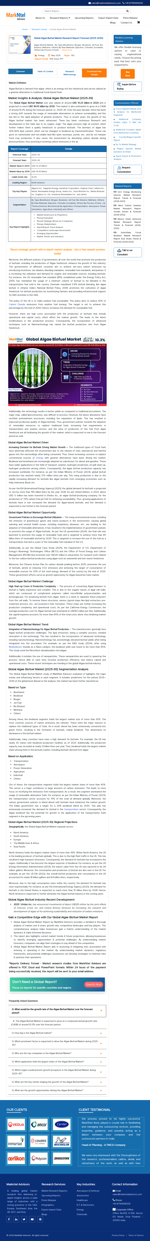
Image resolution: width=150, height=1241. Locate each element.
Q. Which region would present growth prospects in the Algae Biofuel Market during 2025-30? (54, 1072)
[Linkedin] (8, 1219)
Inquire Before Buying (126, 86)
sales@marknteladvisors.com (106, 3)
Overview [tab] (20, 71)
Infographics (48, 1204)
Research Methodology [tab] (70, 73)
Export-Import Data (108, 17)
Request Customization (124, 169)
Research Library (39, 29)
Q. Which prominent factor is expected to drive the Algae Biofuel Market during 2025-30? (55, 1043)
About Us (40, 17)
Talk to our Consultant (125, 252)
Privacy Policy (118, 1235)
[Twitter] (24, 1219)
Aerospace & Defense (88, 1190)
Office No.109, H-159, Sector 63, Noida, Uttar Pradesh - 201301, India (128, 1217)
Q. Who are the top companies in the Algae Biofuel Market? (41, 1053)
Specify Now (93, 984)
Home (25, 29)
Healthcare (82, 1200)
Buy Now (127, 74)
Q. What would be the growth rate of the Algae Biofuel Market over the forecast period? (52, 1011)
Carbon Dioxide (17, 304)
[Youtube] (32, 1219)
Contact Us (126, 22)
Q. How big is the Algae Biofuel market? (32, 1032)
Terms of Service (136, 1235)
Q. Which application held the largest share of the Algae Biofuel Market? (48, 1061)
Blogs (113, 22)
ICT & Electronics (85, 1204)
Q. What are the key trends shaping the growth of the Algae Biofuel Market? (50, 1081)
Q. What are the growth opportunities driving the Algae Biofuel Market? (47, 1090)
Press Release (130, 17)
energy (39, 457)
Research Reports (59, 17)
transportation (71, 809)
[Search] (127, 11)
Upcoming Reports (84, 17)
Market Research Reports (54, 1190)
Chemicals (82, 1214)
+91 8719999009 (134, 3)
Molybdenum (16, 646)
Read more (67, 50)
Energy (80, 1209)
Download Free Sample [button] (94, 73)
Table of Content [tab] (45, 71)
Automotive (83, 1195)
